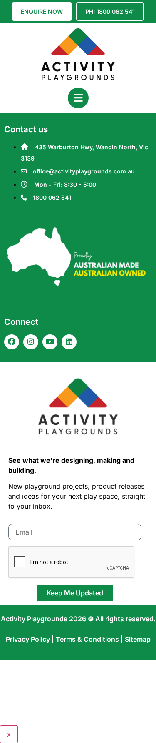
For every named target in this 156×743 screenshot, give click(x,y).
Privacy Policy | (31, 639)
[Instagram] (30, 341)
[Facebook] (11, 341)
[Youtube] (49, 341)
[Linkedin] (69, 341)
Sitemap (138, 639)
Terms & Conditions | (90, 639)
